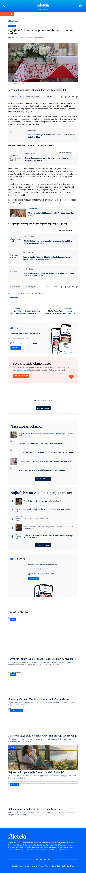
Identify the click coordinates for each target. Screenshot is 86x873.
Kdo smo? (34, 866)
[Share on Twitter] (69, 97)
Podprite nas (5, 14)
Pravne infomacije (45, 866)
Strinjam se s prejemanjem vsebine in (25, 343)
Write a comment (43, 408)
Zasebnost (70, 866)
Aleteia (29, 37)
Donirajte (26, 866)
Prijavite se (15, 348)
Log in (50, 400)
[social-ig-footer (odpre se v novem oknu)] (49, 859)
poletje (12, 674)
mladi (12, 748)
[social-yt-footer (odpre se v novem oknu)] (37, 859)
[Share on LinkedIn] (65, 97)
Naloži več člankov (43, 479)
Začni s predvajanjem (66, 152)
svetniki (13, 620)
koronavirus (14, 298)
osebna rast (14, 784)
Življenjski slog (13, 21)
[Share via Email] (73, 97)
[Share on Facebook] (62, 97)
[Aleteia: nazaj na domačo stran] (43, 5)
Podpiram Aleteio (19, 376)
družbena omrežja (16, 711)
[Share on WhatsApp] (77, 97)
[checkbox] (11, 343)
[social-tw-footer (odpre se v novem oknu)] (45, 859)
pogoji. (35, 343)
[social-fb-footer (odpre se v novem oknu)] (41, 859)
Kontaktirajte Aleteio (59, 866)
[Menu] (18, 6)
